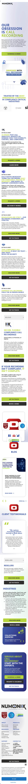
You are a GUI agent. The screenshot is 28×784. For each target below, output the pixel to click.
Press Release (5, 734)
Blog (3, 733)
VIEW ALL (22, 501)
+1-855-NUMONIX (16, 744)
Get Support (5, 752)
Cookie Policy (13, 782)
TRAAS (15, 726)
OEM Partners (16, 731)
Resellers (15, 733)
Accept (14, 779)
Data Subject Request (7, 751)
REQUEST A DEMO (14, 160)
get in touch (14, 238)
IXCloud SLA (5, 746)
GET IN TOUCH (14, 399)
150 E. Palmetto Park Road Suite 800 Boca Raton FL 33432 (18, 751)
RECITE (15, 728)
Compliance (5, 736)
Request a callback (14, 682)
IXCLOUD (15, 725)
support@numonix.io (7, 755)
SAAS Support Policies (5, 748)
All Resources (5, 731)
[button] (25, 764)
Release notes (5, 737)
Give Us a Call (5, 754)
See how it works (14, 206)
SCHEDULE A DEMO (14, 54)
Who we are (5, 725)
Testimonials (5, 726)
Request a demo (14, 201)
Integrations (16, 734)
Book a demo (14, 404)
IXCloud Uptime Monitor (6, 744)
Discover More (14, 233)
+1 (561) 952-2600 (17, 747)
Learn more (14, 165)
